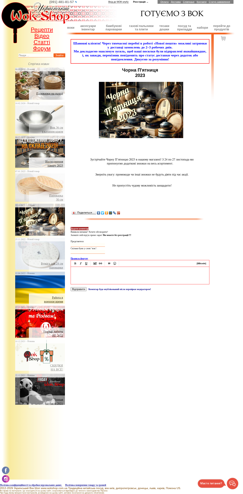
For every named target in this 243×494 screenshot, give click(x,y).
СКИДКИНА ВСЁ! (56, 367)
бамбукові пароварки (114, 27)
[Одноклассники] (107, 212)
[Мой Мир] (111, 212)
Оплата (164, 2)
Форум (42, 48)
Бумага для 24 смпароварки (52, 265)
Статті (42, 42)
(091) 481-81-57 (62, 2)
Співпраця (188, 2)
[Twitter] (103, 212)
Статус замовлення (219, 2)
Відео (41, 36)
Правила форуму (79, 258)
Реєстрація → (140, 2)
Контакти (202, 2)
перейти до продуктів (221, 27)
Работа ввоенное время (53, 299)
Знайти (59, 55)
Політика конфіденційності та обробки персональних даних (31, 485)
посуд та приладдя (184, 27)
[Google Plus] (119, 212)
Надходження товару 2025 (54, 163)
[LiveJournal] (115, 212)
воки (70, 27)
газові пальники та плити (141, 27)
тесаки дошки (164, 27)
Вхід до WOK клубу (118, 2)
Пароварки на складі (49, 93)
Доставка (176, 2)
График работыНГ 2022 (53, 333)
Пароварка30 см (56, 197)
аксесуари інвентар (88, 27)
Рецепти (42, 29)
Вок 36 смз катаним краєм (52, 129)
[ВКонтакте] (99, 212)
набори (202, 27)
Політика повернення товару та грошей (85, 485)
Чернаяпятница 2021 (54, 401)
